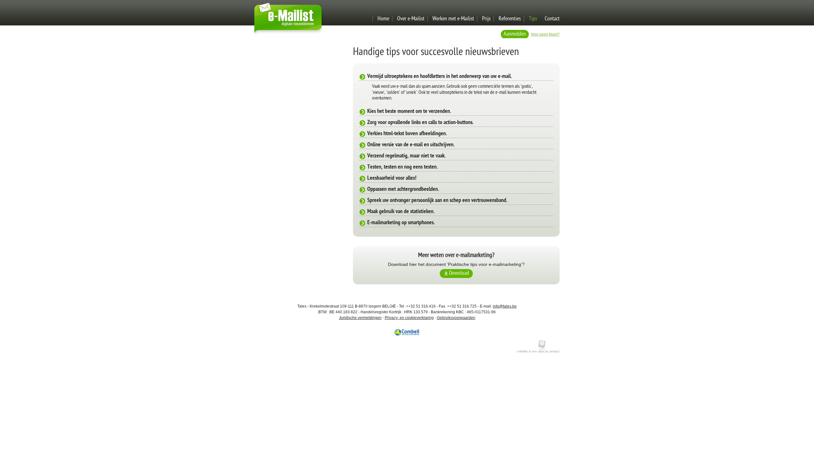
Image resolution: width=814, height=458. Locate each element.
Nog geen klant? (545, 34)
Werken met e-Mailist (453, 19)
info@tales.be (505, 306)
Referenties (510, 19)
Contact (552, 19)
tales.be (543, 351)
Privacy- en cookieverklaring (409, 318)
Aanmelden (515, 34)
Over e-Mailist (410, 19)
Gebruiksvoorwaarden (456, 318)
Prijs (486, 19)
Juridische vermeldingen (360, 318)
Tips (533, 19)
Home (383, 19)
